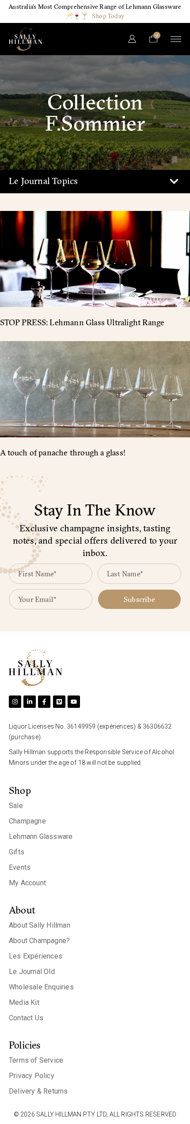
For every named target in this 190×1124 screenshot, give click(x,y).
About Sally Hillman (39, 925)
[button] (174, 181)
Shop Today (108, 16)
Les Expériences (35, 956)
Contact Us (26, 1018)
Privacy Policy (31, 1075)
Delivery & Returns (38, 1091)
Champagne (27, 821)
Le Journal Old (32, 971)
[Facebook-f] (44, 701)
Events (19, 867)
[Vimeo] (59, 701)
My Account (27, 883)
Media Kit (24, 1002)
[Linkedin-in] (29, 701)
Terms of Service (36, 1060)
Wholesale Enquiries (41, 987)
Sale (16, 805)
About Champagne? (39, 940)
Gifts (16, 852)
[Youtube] (74, 701)
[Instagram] (15, 701)
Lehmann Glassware (40, 836)
